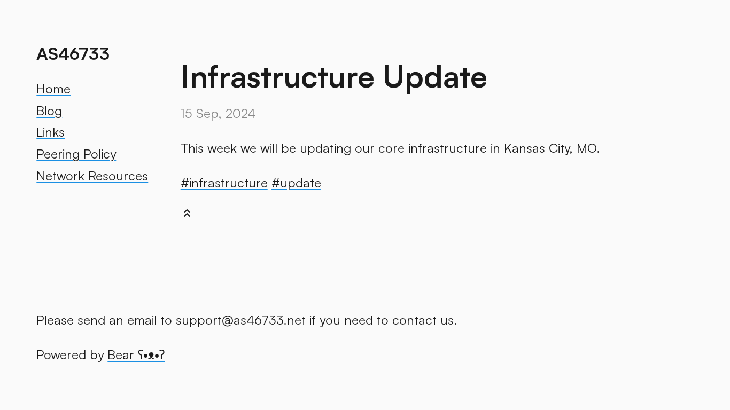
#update (296, 183)
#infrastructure (224, 183)
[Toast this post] (187, 215)
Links (50, 132)
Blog (49, 110)
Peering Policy (76, 154)
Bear (136, 354)
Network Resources (92, 176)
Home (53, 89)
